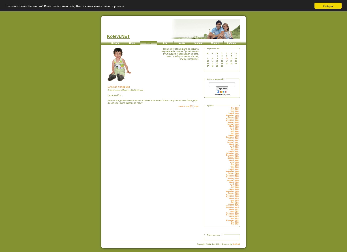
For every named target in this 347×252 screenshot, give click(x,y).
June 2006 (234, 132)
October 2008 (233, 173)
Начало (115, 43)
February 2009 (233, 180)
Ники (148, 43)
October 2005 (233, 117)
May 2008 (235, 164)
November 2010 (232, 208)
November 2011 (232, 213)
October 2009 (233, 193)
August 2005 (233, 113)
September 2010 (232, 206)
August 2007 (233, 151)
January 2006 (233, 122)
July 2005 (235, 112)
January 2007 (233, 141)
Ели (165, 43)
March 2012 (234, 217)
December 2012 (232, 220)
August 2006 (233, 135)
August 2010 (233, 204)
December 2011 (232, 215)
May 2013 (235, 222)
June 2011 (234, 211)
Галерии (198, 43)
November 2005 (232, 119)
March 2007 (234, 144)
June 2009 (234, 188)
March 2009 (234, 182)
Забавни (231, 43)
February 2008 (233, 159)
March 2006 (234, 126)
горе (196, 106)
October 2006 (233, 139)
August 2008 (233, 170)
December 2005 (232, 121)
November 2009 (232, 195)
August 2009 (233, 189)
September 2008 (232, 171)
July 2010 (235, 202)
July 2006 (235, 133)
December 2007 (232, 155)
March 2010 (234, 199)
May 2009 (235, 186)
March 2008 (234, 160)
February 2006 (233, 124)
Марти (182, 43)
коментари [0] (185, 106)
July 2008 (235, 168)
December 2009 (232, 197)
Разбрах (328, 5)
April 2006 (234, 128)
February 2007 (233, 142)
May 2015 (235, 224)
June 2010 (234, 200)
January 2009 (233, 179)
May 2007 (235, 148)
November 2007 (232, 153)
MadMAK (236, 244)
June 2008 (234, 166)
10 (227, 58)
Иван (132, 43)
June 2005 (234, 110)
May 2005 (235, 108)
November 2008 (232, 175)
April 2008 (234, 162)
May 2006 (235, 130)
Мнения (215, 43)
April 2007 (234, 146)
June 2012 (234, 218)
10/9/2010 (119, 87)
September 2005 (232, 115)
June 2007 (234, 150)
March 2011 (234, 209)
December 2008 (232, 177)
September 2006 (232, 137)
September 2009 (232, 191)
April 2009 (234, 184)
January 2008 (233, 157)
